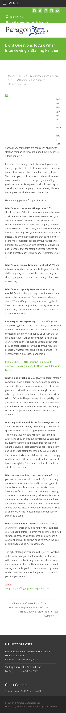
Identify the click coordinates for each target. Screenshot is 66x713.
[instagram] (46, 12)
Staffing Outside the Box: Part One (23, 666)
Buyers (22, 79)
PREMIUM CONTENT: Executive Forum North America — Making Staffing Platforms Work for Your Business (32, 366)
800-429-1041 (18, 16)
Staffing (36, 75)
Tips (25, 83)
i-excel (38, 706)
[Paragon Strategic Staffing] (24, 29)
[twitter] (40, 12)
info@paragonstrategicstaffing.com (29, 22)
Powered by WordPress (16, 706)
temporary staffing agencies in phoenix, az (27, 588)
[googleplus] (51, 12)
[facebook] (34, 12)
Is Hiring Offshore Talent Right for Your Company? (38, 613)
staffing (31, 79)
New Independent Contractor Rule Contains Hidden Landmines (27, 653)
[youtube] (57, 12)
